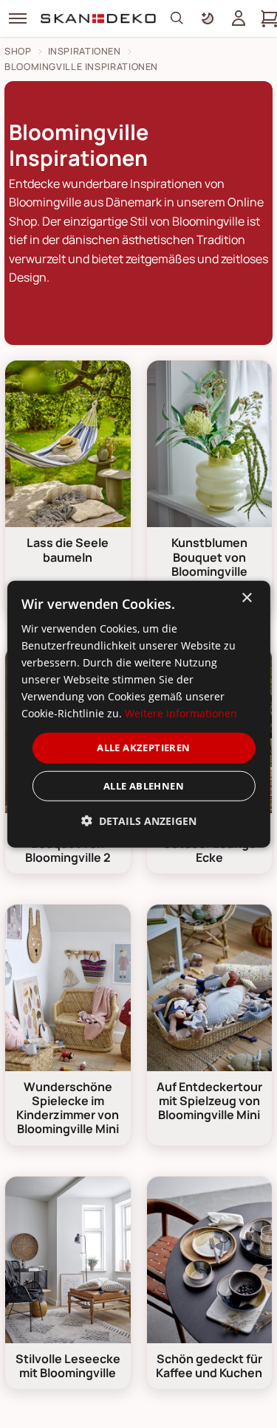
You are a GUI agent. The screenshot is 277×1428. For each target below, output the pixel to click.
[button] (138, 820)
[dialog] (138, 714)
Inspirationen (84, 51)
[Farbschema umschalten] (207, 18)
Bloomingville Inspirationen (81, 66)
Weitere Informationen (181, 713)
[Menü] (17, 18)
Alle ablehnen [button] (143, 786)
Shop (18, 51)
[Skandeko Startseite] (99, 18)
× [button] (246, 597)
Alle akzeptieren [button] (143, 747)
